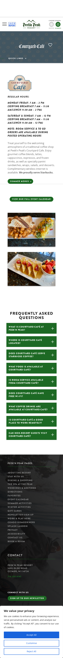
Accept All (31, 634)
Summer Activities (20, 503)
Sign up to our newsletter (27, 598)
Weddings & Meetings (22, 487)
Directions (15, 491)
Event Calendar (18, 499)
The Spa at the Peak (20, 484)
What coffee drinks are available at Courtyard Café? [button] (28, 408)
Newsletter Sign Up (20, 514)
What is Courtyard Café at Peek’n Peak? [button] (26, 328)
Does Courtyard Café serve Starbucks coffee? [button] (27, 355)
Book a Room (16, 541)
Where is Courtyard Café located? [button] (25, 342)
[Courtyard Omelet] (31, 245)
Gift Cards (15, 510)
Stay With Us (16, 476)
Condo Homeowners (21, 522)
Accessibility (16, 533)
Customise (31, 643)
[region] (31, 632)
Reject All (31, 651)
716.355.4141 (14, 576)
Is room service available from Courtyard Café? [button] (26, 381)
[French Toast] (31, 285)
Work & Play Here (19, 518)
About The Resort (19, 472)
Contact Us (15, 537)
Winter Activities (19, 507)
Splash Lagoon (18, 526)
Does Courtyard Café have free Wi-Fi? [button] (26, 395)
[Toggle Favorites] (50, 45)
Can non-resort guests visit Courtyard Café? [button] (28, 434)
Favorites (14, 495)
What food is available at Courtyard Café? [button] (26, 368)
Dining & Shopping (20, 480)
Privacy (13, 529)
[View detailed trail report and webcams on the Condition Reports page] (12, 24)
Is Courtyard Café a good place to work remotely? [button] (26, 421)
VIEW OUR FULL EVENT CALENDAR (31, 199)
